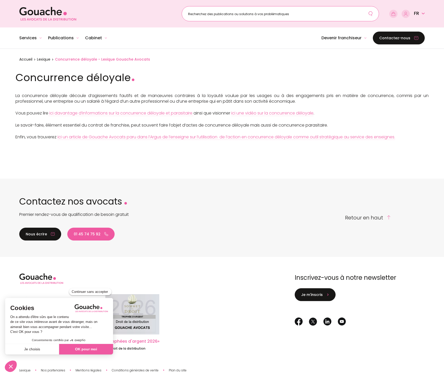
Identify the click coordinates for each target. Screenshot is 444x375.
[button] (419, 13)
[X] (313, 322)
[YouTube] (342, 321)
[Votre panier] (393, 14)
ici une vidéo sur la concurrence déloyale (272, 113)
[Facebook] (299, 321)
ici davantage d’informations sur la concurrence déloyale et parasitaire (120, 113)
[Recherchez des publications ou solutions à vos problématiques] (370, 13)
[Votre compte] (406, 14)
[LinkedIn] (327, 321)
